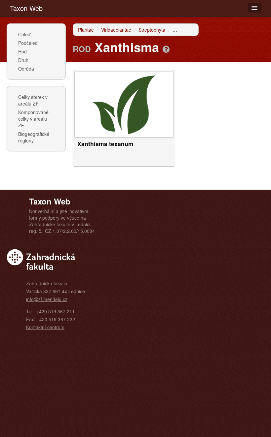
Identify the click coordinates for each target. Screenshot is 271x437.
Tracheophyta (187, 29)
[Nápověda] (166, 49)
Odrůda (26, 68)
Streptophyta (151, 29)
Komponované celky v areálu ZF (33, 119)
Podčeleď (28, 43)
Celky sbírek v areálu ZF (33, 100)
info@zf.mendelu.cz (46, 299)
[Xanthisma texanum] (124, 104)
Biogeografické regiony (33, 137)
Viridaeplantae (116, 29)
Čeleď (24, 34)
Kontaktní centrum (45, 327)
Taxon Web (26, 8)
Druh (23, 60)
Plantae (86, 29)
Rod (22, 51)
